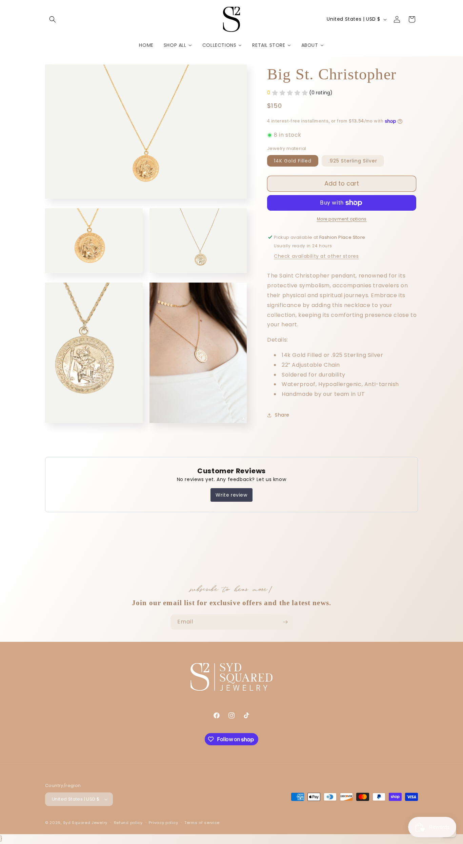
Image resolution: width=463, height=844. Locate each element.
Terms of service (202, 822)
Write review (231, 495)
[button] (52, 19)
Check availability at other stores (316, 256)
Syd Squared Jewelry (85, 822)
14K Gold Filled (292, 160)
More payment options (342, 219)
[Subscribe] (285, 622)
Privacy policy (163, 822)
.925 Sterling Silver (352, 160)
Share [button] (282, 415)
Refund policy (128, 822)
